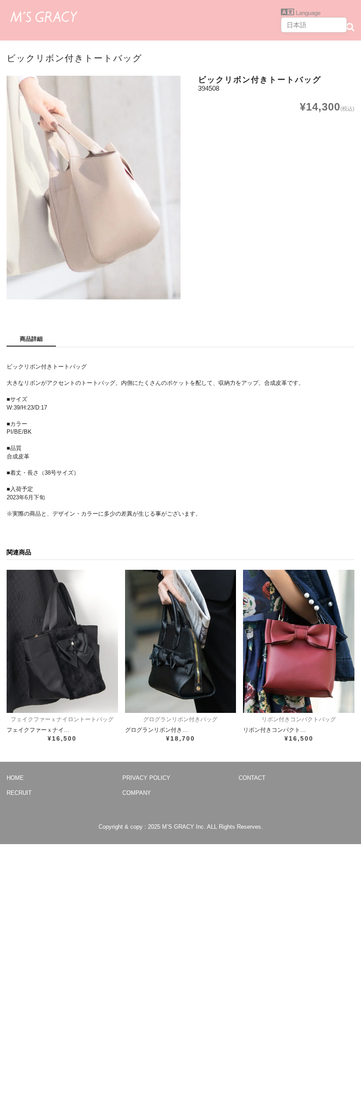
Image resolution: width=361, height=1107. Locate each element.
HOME (15, 778)
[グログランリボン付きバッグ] (180, 641)
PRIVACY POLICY (146, 778)
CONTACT (252, 778)
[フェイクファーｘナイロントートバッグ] (62, 641)
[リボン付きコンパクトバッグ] (298, 641)
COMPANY (136, 793)
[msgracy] (44, 16)
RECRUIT (19, 793)
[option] (93, 188)
